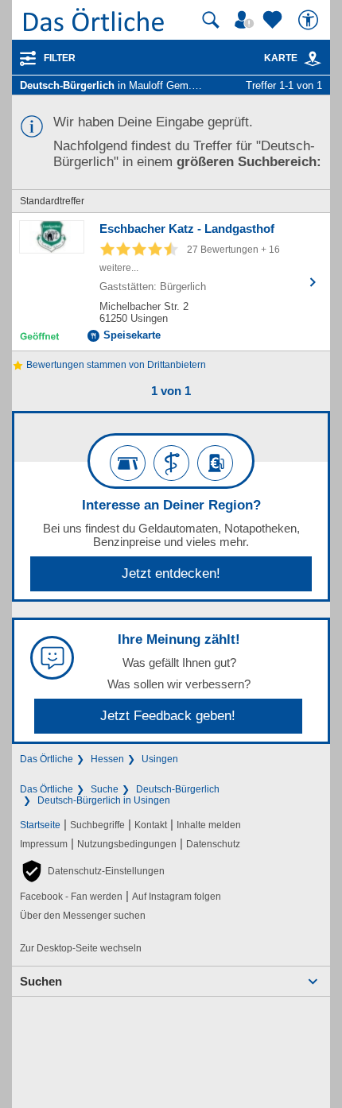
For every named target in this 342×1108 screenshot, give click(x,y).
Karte (280, 58)
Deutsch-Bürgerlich (178, 789)
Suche (105, 789)
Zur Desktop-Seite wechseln (81, 948)
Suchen (41, 981)
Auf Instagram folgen (176, 896)
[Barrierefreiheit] (310, 20)
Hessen (107, 759)
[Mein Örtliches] (246, 20)
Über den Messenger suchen (83, 915)
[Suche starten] (211, 20)
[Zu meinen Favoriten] (274, 20)
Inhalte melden (209, 825)
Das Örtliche (46, 759)
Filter (60, 58)
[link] (312, 58)
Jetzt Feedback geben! (167, 715)
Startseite (40, 825)
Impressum (44, 844)
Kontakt (150, 825)
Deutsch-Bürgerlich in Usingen (103, 800)
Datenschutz (213, 844)
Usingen (160, 759)
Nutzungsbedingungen (127, 844)
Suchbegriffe (97, 825)
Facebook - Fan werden (71, 896)
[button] (92, 871)
